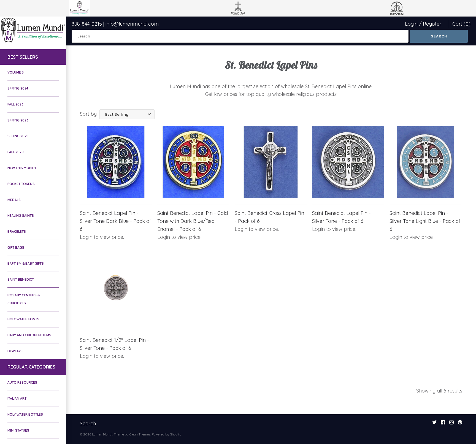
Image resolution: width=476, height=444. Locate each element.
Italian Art (16, 398)
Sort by (88, 114)
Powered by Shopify (166, 434)
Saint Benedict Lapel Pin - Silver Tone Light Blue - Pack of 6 (425, 221)
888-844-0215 (87, 24)
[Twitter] (434, 424)
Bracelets (16, 231)
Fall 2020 (15, 152)
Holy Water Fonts (23, 319)
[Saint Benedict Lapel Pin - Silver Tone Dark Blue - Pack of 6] (116, 162)
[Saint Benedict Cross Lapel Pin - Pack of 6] (271, 162)
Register (432, 24)
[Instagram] (451, 424)
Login (411, 24)
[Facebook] (443, 424)
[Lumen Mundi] (33, 30)
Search (88, 423)
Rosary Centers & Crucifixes (23, 299)
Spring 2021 (17, 136)
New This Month (21, 168)
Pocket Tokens (21, 184)
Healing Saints (20, 215)
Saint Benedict (20, 279)
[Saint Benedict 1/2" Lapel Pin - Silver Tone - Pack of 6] (116, 289)
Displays (15, 351)
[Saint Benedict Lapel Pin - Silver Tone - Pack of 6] (348, 162)
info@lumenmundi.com (132, 24)
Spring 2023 (17, 120)
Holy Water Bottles (25, 414)
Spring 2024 (17, 88)
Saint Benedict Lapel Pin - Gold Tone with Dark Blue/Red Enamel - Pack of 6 (192, 221)
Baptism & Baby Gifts (25, 263)
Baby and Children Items (29, 335)
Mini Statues (18, 430)
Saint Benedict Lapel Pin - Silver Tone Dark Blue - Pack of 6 (115, 221)
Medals (14, 200)
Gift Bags (15, 247)
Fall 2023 (15, 104)
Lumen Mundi (102, 434)
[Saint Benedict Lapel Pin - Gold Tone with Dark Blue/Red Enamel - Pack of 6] (193, 162)
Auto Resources (22, 382)
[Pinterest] (460, 424)
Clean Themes (139, 434)
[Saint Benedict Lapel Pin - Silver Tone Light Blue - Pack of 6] (425, 162)
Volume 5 (15, 72)
